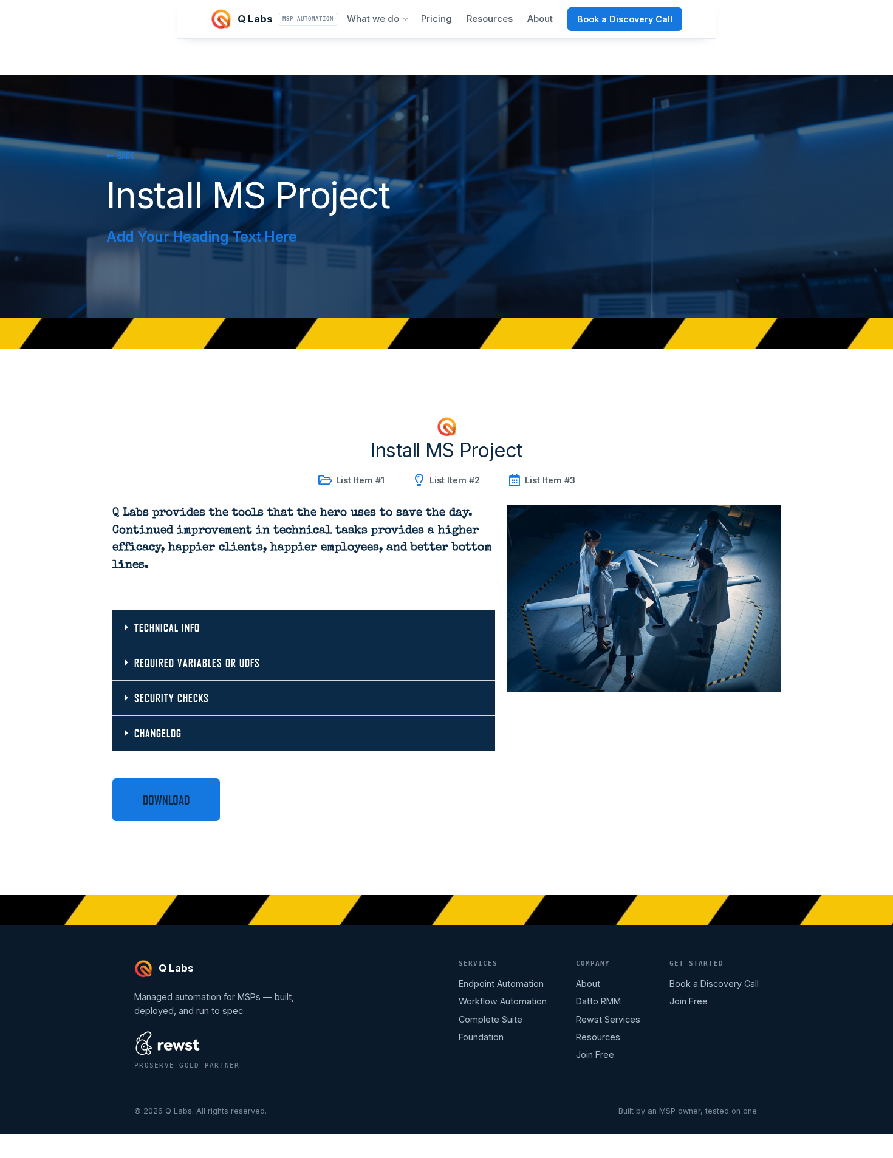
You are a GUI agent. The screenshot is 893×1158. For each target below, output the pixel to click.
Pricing (436, 18)
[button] (303, 627)
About (540, 18)
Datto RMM (598, 1001)
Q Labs (286, 19)
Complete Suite (490, 1019)
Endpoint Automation (501, 983)
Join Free (595, 1054)
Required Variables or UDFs (197, 662)
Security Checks (171, 698)
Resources (490, 18)
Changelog (158, 733)
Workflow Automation (503, 1001)
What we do (373, 18)
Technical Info (167, 627)
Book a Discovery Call (624, 19)
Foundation (481, 1037)
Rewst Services (608, 1019)
